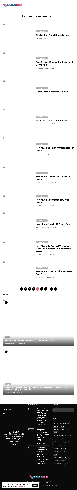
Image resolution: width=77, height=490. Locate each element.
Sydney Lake (8, 392)
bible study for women (60, 435)
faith (66, 463)
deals (55, 454)
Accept (35, 485)
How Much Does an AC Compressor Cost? (55, 149)
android (56, 426)
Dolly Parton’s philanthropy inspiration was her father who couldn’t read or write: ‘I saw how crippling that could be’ (38, 389)
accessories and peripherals (61, 423)
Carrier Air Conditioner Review (52, 91)
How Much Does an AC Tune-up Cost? (53, 178)
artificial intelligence (59, 429)
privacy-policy (37, 482)
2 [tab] (13, 444)
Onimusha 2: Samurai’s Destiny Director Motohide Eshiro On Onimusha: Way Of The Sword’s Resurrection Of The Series (43, 415)
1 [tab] (12, 444)
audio (69, 429)
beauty (55, 432)
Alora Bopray (39, 154)
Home (29, 482)
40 (51, 289)
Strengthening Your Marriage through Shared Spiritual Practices (30, 340)
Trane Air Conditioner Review (51, 120)
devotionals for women (60, 457)
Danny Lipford (39, 68)
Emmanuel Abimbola (10, 343)
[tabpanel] (14, 427)
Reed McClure (39, 206)
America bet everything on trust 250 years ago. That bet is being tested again (14, 435)
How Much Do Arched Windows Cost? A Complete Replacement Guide (53, 248)
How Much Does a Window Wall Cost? (52, 201)
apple (62, 426)
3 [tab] (15, 444)
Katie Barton (39, 38)
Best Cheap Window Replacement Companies (54, 63)
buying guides (57, 439)
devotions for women (59, 460)
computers (56, 451)
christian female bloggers (60, 442)
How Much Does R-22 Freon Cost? (54, 224)
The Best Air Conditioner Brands (53, 35)
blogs (70, 435)
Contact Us (47, 482)
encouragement (58, 463)
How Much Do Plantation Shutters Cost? (54, 273)
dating (64, 451)
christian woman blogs (60, 448)
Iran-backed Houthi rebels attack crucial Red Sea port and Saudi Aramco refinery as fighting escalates (43, 435)
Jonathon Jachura (40, 95)
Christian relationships (60, 445)
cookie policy (21, 486)
